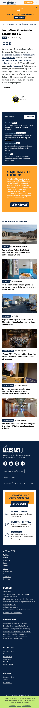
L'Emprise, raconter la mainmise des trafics (18, 599)
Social (5, 563)
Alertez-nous (9, 477)
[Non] (37, 702)
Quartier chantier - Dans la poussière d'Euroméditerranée (16, 595)
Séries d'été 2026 (9, 592)
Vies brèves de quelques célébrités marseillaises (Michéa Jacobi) (15, 638)
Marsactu (14, 696)
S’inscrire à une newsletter (15, 483)
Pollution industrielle (10, 607)
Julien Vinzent (8, 665)
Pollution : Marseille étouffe (12, 612)
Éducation (6, 579)
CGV (31, 696)
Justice (5, 558)
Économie (25, 24)
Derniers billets (8, 677)
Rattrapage (10, 24)
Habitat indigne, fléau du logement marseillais (19, 602)
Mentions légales (24, 696)
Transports (7, 576)
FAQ (31, 483)
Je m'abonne (28, 2)
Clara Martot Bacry (9, 662)
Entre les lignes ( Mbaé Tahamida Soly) (16, 629)
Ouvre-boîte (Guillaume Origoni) (14, 634)
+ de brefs (30, 117)
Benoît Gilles (7, 656)
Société (5, 566)
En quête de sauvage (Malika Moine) (15, 626)
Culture (5, 568)
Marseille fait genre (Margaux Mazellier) (17, 631)
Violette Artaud (8, 651)
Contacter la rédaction (13, 471)
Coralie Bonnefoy (9, 654)
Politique (18, 24)
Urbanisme (33, 24)
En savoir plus (26, 705)
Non (19, 705)
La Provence (15, 66)
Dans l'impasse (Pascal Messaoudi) (15, 623)
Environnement (8, 571)
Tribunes (6, 680)
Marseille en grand (9, 604)
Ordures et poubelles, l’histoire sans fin (16, 610)
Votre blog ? (7, 682)
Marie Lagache (8, 659)
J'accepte (12, 705)
